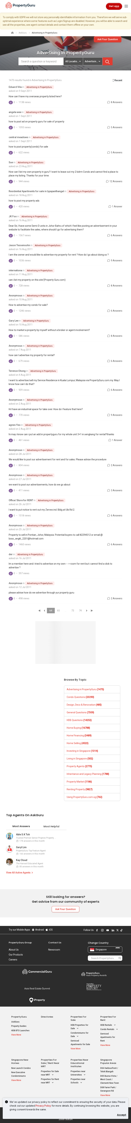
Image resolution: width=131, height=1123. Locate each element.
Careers (13, 959)
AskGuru (15, 1022)
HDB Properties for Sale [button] (79, 1027)
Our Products (16, 954)
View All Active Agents (18, 872)
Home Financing (79, 735)
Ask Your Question (107, 39)
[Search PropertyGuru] (120, 958)
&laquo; (39, 610)
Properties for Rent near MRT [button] (50, 1081)
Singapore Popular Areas (108, 1061)
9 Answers (116, 260)
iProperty (37, 1000)
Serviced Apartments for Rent (107, 1037)
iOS (50, 929)
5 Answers (116, 127)
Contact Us (54, 942)
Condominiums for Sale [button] (79, 1035)
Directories (47, 1016)
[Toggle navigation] (126, 6)
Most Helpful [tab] (51, 826)
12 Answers (115, 181)
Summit (37, 988)
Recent (118, 80)
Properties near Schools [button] (78, 1081)
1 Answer (117, 206)
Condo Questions (80, 697)
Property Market (79, 781)
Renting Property (80, 789)
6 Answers (116, 235)
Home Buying (78, 727)
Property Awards (94, 974)
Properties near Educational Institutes (79, 1063)
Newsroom (54, 949)
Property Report (94, 986)
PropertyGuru (19, 1016)
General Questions (80, 712)
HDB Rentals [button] (106, 1025)
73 (72, 610)
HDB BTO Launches (20, 1030)
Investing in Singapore (82, 751)
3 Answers (116, 490)
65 (58, 610)
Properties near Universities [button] (78, 1073)
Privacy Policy (43, 1105)
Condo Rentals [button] (107, 1029)
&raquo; (86, 610)
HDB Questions (79, 720)
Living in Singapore (80, 758)
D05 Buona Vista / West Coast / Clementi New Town (109, 1079)
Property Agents (79, 766)
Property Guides (18, 1026)
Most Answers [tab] (21, 826)
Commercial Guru (37, 971)
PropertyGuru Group (20, 942)
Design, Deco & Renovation (84, 704)
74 (80, 610)
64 (50, 610)
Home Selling (78, 743)
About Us (14, 949)
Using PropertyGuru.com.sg (84, 797)
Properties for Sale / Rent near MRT (50, 1063)
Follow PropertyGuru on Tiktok (121, 930)
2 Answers (116, 465)
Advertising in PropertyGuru (39, 87)
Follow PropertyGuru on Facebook (96, 930)
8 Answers (116, 102)
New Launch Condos (21, 1068)
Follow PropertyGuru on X (117, 930)
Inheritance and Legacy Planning (88, 774)
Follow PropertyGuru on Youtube (107, 930)
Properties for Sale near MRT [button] (50, 1073)
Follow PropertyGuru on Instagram (102, 930)
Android (39, 929)
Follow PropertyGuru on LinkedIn (112, 930)
